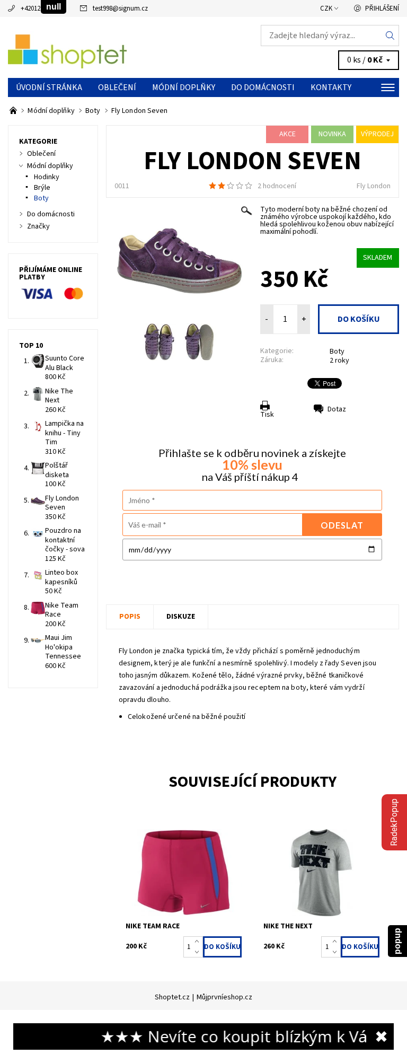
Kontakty (331, 87)
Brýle (42, 187)
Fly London (374, 186)
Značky (38, 226)
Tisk (267, 414)
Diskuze (180, 616)
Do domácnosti (263, 87)
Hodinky (46, 177)
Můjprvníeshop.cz (224, 997)
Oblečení (117, 87)
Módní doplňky (183, 87)
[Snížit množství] (199, 952)
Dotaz (337, 409)
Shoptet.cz (172, 997)
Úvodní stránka (49, 87)
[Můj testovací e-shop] (106, 47)
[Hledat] (390, 35)
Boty (337, 351)
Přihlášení (382, 8)
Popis (129, 616)
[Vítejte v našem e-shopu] (14, 111)
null (53, 6)
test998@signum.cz (120, 8)
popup (397, 941)
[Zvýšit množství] (199, 941)
